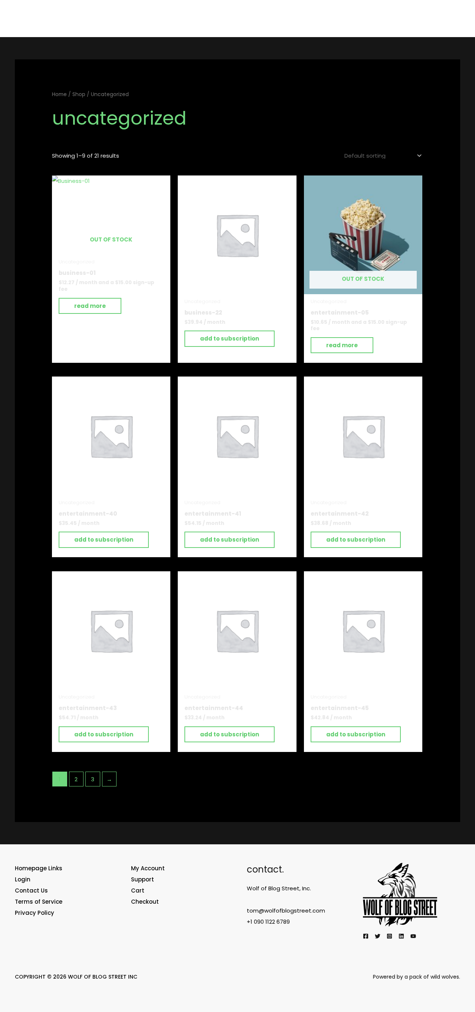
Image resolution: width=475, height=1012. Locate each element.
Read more (90, 306)
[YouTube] (413, 936)
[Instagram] (389, 936)
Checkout (145, 902)
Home (59, 94)
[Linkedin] (401, 936)
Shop (78, 94)
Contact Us (31, 890)
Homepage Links (38, 868)
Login (22, 879)
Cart (137, 890)
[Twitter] (377, 936)
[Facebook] (365, 936)
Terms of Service (38, 902)
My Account (148, 868)
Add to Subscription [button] (229, 338)
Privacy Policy (34, 913)
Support (142, 879)
